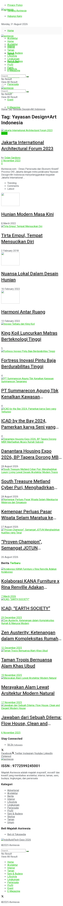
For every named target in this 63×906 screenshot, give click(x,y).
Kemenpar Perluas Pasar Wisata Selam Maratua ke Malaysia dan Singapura (27, 517)
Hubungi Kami (14, 16)
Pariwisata (13, 84)
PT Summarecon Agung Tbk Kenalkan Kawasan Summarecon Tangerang (29, 396)
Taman (10, 50)
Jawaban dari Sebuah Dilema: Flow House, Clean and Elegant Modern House (31, 723)
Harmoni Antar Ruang (23, 311)
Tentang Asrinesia (16, 10)
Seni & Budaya (15, 53)
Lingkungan (13, 58)
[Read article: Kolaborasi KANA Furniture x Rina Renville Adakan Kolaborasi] (31, 570)
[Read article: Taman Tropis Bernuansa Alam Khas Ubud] (31, 650)
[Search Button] (27, 76)
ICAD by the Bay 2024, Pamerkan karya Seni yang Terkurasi (28, 427)
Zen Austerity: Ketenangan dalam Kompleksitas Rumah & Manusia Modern (29, 638)
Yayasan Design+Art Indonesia (29, 109)
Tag (10, 109)
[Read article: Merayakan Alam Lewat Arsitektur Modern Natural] (31, 678)
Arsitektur (12, 38)
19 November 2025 (11, 675)
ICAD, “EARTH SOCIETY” (25, 608)
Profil (10, 64)
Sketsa (11, 816)
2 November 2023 (10, 160)
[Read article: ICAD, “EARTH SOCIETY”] (31, 599)
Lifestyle (12, 55)
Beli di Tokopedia (16, 834)
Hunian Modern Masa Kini (27, 214)
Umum (10, 822)
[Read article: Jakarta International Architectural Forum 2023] (31, 130)
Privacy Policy (15, 5)
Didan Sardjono (12, 157)
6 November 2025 (10, 732)
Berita (4, 133)
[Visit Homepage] (7, 9)
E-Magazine (13, 107)
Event (10, 99)
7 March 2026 (8, 596)
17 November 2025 (11, 702)
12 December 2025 (11, 647)
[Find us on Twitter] (2, 29)
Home (10, 30)
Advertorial (13, 790)
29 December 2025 (11, 617)
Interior (11, 47)
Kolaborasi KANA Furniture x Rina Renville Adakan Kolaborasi (30, 587)
